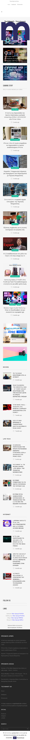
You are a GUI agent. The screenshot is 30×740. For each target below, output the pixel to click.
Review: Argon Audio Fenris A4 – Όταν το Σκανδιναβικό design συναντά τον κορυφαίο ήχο (15, 310)
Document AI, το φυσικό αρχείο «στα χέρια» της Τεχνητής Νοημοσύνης (15, 202)
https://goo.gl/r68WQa (17, 617)
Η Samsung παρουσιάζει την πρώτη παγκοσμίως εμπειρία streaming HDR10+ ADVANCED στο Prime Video (14, 642)
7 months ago (18, 415)
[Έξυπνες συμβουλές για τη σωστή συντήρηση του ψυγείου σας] (15, 217)
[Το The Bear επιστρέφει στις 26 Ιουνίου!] (7, 376)
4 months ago (18, 380)
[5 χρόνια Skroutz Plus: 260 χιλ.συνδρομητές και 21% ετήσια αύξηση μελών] (7, 523)
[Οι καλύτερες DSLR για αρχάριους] (15, 353)
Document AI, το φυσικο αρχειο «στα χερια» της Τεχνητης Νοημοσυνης (19, 468)
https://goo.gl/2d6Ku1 (17, 620)
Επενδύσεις (19, 627)
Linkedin (3, 718)
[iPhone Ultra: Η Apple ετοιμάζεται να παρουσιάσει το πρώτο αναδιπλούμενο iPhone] (15, 133)
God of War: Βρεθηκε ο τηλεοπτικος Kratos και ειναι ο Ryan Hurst (19, 424)
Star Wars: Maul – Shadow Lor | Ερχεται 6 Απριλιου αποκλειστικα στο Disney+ (19, 408)
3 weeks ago (16, 122)
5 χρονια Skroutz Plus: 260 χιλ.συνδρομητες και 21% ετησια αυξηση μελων (19, 524)
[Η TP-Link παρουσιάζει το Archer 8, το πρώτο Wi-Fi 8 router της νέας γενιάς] (7, 539)
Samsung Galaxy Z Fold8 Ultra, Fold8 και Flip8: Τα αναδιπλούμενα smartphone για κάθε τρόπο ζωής (15, 282)
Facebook (3, 713)
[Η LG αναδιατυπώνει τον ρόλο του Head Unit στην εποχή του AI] (15, 243)
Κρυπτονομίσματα (12, 627)
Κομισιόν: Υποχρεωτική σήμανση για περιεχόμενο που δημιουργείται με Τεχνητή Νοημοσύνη (15, 173)
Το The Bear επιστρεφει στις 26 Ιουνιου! (19, 375)
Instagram (3, 716)
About (9, 4)
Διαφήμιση (13, 4)
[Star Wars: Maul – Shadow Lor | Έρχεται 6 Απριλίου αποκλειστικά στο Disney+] (7, 407)
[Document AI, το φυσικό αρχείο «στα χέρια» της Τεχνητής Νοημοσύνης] (15, 189)
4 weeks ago (16, 233)
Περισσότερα (20, 737)
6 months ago (18, 399)
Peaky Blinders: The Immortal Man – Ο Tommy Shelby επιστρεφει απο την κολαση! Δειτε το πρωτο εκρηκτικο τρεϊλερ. (20, 391)
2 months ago (15, 315)
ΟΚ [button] (15, 737)
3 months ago (18, 548)
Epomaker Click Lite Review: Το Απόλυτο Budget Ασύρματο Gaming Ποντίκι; (14, 58)
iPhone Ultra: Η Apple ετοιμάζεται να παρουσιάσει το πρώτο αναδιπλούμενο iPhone (15, 145)
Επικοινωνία (19, 4)
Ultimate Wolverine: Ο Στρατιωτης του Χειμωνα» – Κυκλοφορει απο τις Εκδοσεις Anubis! (19, 579)
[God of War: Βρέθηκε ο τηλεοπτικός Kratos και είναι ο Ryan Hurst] (7, 423)
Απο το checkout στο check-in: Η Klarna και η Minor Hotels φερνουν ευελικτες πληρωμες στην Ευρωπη (20, 559)
